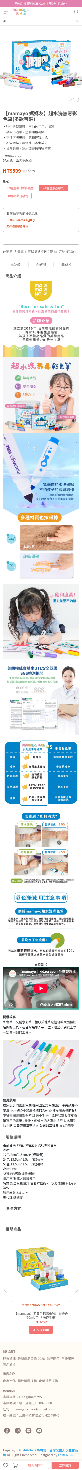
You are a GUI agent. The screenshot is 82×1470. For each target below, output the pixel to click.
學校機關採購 (27, 1380)
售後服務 (68, 1358)
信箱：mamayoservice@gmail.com (28, 1409)
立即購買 (65, 1465)
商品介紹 (15, 264)
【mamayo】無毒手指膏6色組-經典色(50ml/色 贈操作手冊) (41, 1315)
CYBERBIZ (66, 1454)
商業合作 (9, 1380)
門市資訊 (9, 1358)
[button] (76, 1290)
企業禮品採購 (48, 1380)
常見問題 (53, 1358)
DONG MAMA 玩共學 (20, 220)
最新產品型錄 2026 (31, 1358)
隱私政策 (9, 1364)
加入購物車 (35, 1465)
